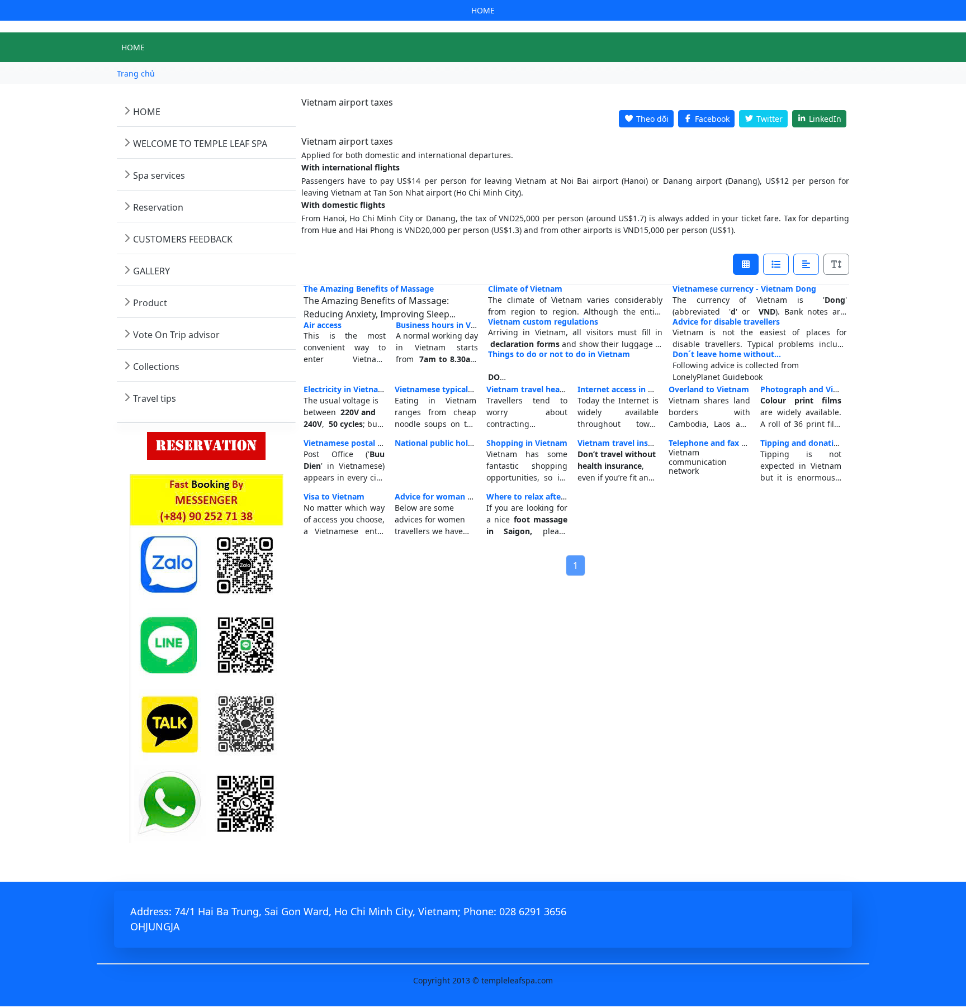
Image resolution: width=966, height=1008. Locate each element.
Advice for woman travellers (449, 496)
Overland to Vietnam (709, 389)
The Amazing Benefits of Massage (369, 288)
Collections (156, 366)
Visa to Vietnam (334, 496)
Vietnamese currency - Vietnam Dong (744, 288)
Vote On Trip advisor (176, 335)
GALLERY (151, 271)
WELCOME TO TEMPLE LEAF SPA (200, 143)
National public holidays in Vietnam (463, 443)
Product (150, 303)
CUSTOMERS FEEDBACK (183, 239)
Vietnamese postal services (356, 443)
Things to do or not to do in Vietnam (559, 354)
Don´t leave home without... (727, 354)
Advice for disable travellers (726, 321)
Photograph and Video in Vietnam (826, 389)
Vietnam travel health (528, 389)
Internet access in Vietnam (628, 389)
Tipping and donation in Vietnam (824, 443)
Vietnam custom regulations (543, 321)
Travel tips (154, 398)
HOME (483, 10)
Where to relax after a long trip (546, 496)
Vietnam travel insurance (625, 443)
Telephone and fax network (721, 443)
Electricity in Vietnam (345, 389)
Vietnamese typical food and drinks (463, 389)
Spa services (159, 175)
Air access (323, 325)
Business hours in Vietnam (447, 325)
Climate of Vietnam (525, 288)
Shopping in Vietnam (526, 443)
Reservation (158, 207)
